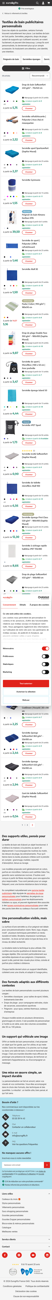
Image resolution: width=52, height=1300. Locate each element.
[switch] (45, 656)
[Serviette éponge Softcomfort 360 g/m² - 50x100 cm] (12, 738)
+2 (5, 200)
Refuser (26, 700)
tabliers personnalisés (11, 899)
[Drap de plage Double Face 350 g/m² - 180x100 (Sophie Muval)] (12, 338)
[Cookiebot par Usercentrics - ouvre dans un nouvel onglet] (38, 597)
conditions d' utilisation (27, 1174)
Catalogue (6, 1227)
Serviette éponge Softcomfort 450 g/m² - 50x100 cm (32, 764)
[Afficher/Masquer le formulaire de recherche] (37, 3)
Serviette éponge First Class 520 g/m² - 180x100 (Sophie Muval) (35, 520)
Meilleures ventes (9, 1231)
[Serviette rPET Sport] (12, 427)
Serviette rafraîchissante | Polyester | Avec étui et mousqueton (34, 119)
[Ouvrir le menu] (3, 3)
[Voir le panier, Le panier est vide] (48, 3)
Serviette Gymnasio (31, 180)
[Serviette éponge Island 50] (12, 396)
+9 (5, 104)
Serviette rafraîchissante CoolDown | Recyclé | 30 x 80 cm (35, 707)
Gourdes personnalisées (12, 1215)
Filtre (27, 68)
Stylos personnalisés (11, 1203)
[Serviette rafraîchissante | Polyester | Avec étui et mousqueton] (12, 122)
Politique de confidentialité (37, 1286)
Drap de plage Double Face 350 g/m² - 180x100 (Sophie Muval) (35, 336)
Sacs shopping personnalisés (15, 1211)
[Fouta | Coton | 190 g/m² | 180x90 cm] (12, 306)
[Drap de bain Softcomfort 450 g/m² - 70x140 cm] (12, 90)
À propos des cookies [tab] (39, 605)
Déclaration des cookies (26, 1291)
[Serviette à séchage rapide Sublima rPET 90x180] (12, 551)
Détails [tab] (23, 605)
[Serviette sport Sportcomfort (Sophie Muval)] (12, 154)
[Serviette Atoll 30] (12, 274)
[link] (18, 825)
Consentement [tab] (9, 605)
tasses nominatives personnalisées (22, 905)
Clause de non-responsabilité (26, 1296)
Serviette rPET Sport (31, 425)
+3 (5, 136)
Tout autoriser (26, 683)
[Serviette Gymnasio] (12, 185)
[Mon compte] (43, 3)
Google (41, 1174)
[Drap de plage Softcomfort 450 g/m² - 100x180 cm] (12, 580)
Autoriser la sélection (25, 692)
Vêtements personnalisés (13, 1207)
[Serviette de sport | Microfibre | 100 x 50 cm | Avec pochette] (12, 367)
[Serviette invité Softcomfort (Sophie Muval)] (12, 456)
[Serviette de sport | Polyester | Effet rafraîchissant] (12, 246)
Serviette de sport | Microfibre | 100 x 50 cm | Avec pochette (33, 364)
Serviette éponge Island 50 (34, 390)
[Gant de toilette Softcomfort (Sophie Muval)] (12, 799)
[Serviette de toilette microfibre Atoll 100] (12, 488)
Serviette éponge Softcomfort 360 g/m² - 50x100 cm (32, 736)
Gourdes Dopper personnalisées (16, 1219)
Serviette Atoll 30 (30, 269)
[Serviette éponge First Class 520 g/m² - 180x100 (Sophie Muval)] (12, 520)
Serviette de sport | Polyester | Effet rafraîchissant (31, 243)
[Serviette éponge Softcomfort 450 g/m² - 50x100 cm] (12, 767)
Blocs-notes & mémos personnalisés (18, 1223)
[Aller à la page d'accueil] (12, 3)
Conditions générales (12, 1286)
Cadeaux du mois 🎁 (11, 1199)
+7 (5, 410)
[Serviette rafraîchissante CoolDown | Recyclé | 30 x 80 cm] (12, 707)
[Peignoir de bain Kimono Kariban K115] (12, 217)
